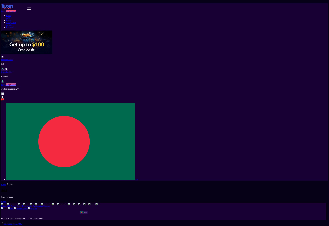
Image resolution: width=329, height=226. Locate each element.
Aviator (9, 25)
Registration (11, 11)
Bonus (8, 20)
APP (8, 18)
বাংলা (136, 179)
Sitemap (46, 206)
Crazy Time (11, 22)
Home (8, 16)
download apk (12, 224)
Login (3, 11)
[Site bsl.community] (14, 9)
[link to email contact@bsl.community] (2, 94)
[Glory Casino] (164, 99)
